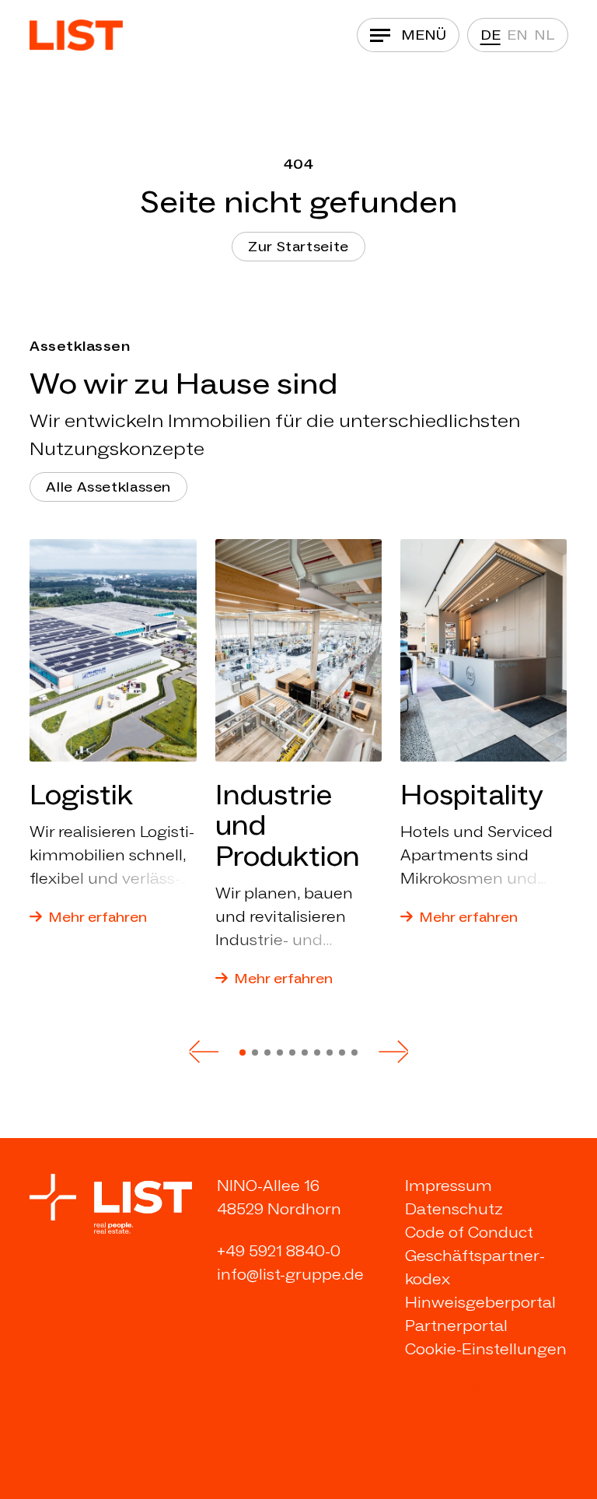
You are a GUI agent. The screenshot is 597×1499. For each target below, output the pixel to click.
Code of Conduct (469, 1232)
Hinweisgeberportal (480, 1302)
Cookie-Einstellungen (486, 1349)
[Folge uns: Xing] (443, 1391)
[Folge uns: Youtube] (531, 1391)
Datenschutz (454, 1209)
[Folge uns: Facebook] (502, 1391)
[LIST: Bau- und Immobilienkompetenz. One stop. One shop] (76, 35)
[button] (203, 1051)
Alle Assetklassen (108, 487)
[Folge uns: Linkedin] (413, 1391)
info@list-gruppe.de (290, 1274)
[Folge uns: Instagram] (472, 1391)
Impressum (448, 1185)
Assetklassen (80, 346)
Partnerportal (456, 1325)
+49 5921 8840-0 (278, 1251)
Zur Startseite (298, 246)
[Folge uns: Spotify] (414, 1426)
